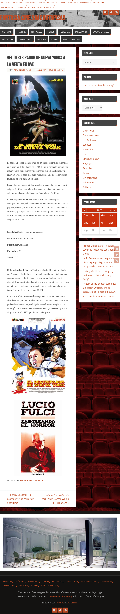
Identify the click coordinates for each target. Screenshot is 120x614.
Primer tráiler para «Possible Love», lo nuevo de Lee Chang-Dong (99, 249)
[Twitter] (116, 254)
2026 (99, 210)
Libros (41, 2)
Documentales (82, 2)
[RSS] (116, 260)
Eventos (21, 7)
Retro (31, 7)
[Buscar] (113, 62)
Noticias (6, 2)
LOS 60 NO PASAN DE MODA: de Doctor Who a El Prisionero (55, 498)
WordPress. (72, 603)
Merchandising (45, 7)
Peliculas (52, 2)
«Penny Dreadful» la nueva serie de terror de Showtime (20, 498)
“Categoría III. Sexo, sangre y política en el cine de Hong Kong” (98, 275)
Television (98, 2)
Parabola (60, 603)
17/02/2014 (40, 69)
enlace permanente (31, 480)
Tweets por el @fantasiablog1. (98, 85)
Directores (66, 2)
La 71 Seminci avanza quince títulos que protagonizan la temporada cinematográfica (98, 262)
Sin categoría (90, 177)
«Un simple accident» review (98, 296)
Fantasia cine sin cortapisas (32, 18)
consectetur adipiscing (59, 596)
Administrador (23, 69)
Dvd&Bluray (7, 7)
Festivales (29, 2)
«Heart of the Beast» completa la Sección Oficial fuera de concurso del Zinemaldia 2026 (99, 287)
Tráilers (17, 2)
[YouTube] (116, 248)
